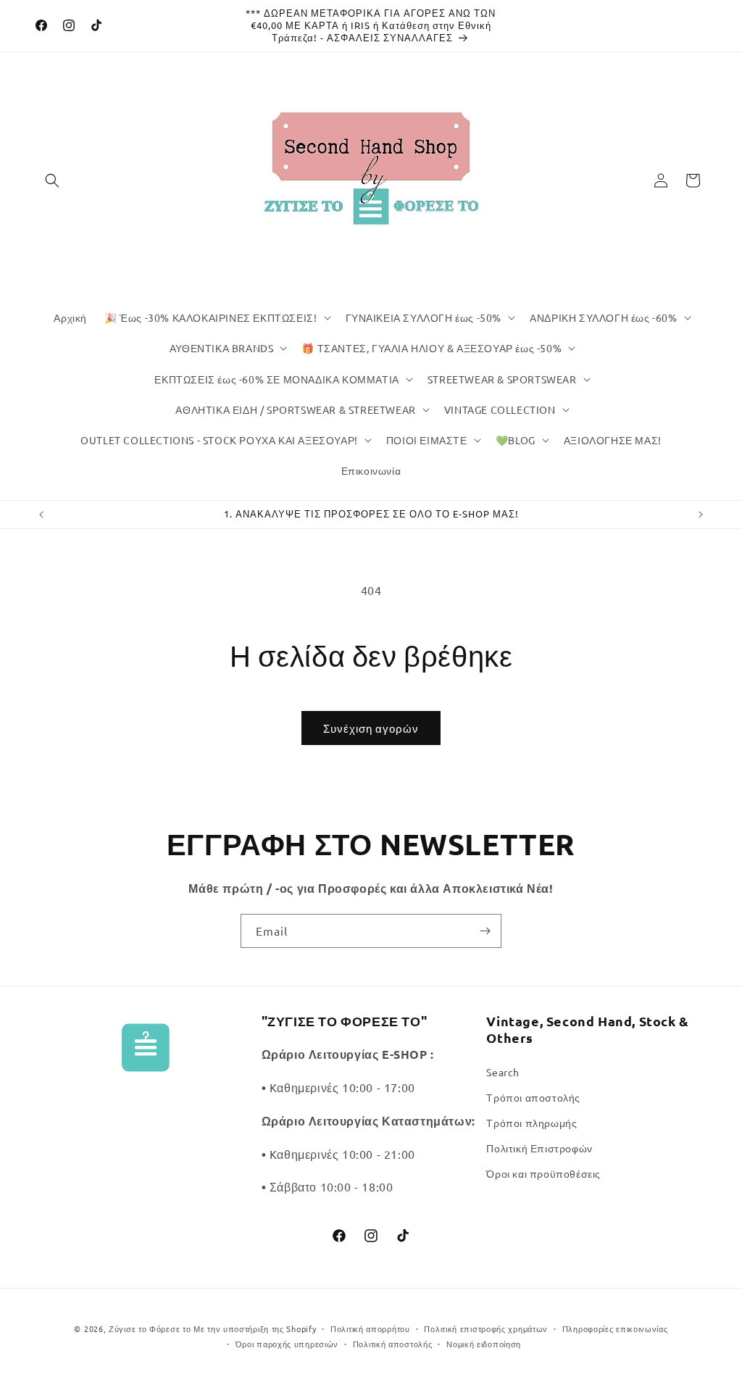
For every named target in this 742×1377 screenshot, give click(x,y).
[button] (52, 180)
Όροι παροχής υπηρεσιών (286, 1343)
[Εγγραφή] (485, 931)
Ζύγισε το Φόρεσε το (151, 1328)
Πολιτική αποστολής (393, 1343)
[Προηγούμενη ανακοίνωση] (41, 514)
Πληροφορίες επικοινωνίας (615, 1328)
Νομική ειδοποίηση (483, 1343)
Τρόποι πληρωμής (531, 1122)
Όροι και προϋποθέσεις (543, 1173)
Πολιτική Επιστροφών (539, 1148)
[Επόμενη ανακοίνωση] (701, 514)
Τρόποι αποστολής (533, 1097)
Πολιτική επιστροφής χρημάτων (486, 1328)
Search (503, 1071)
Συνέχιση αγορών (371, 728)
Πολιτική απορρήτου (370, 1328)
